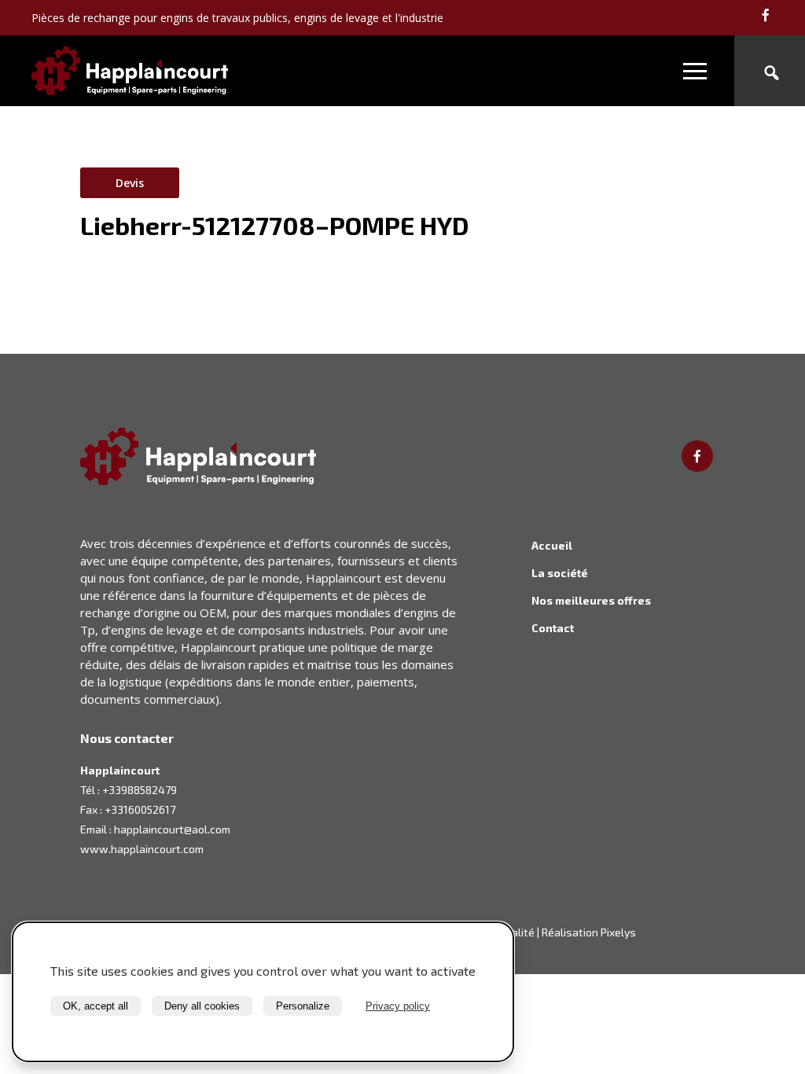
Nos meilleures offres (591, 600)
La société (559, 572)
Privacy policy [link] (398, 1006)
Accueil (551, 545)
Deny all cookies (202, 1006)
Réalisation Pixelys (589, 932)
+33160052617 (140, 809)
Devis (130, 182)
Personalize (302, 1006)
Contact (552, 627)
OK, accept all (95, 1006)
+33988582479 (139, 789)
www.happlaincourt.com (142, 848)
